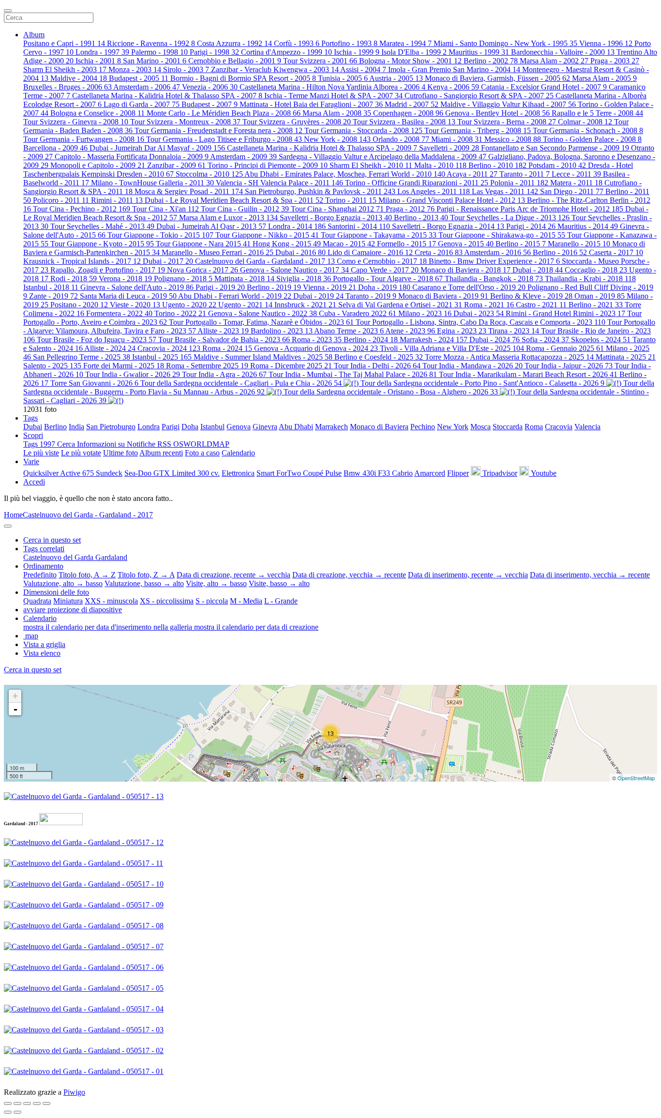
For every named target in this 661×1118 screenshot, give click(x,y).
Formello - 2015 (406, 244)
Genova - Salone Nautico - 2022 (262, 313)
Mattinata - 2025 (626, 357)
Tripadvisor (499, 473)
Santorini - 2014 (359, 226)
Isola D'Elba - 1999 (414, 52)
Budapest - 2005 (138, 78)
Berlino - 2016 (560, 252)
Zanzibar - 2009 (176, 165)
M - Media (246, 601)
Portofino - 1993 (349, 43)
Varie (31, 461)
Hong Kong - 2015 (287, 244)
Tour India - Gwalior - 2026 (132, 374)
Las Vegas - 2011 (505, 191)
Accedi (34, 482)
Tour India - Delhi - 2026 (377, 366)
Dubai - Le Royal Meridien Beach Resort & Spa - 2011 (234, 200)
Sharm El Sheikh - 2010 (371, 165)
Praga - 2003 (614, 61)
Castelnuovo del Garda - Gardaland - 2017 (265, 261)
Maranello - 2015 (579, 244)
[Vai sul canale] (61, 823)
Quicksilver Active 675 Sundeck (72, 473)
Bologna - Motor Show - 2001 (410, 61)
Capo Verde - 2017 (385, 270)
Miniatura (68, 601)
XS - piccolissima (167, 601)
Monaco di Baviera (379, 427)
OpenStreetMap (636, 778)
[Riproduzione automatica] (46, 1103)
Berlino (55, 427)
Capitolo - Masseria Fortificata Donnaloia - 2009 (132, 156)
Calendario (238, 453)
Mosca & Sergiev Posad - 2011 (189, 191)
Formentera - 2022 (119, 313)
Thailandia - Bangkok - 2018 (494, 278)
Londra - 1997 (102, 52)
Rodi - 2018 (73, 278)
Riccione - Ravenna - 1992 (151, 43)
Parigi (171, 427)
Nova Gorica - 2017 (202, 270)
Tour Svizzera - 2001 (320, 61)
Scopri (33, 435)
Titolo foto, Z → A (146, 575)
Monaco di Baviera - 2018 (466, 270)
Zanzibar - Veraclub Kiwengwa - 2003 (275, 69)
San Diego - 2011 (571, 191)
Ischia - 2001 (98, 61)
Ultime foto (120, 453)
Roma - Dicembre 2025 (291, 366)
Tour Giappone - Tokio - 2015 (160, 235)
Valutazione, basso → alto (144, 583)
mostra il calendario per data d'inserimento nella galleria (108, 627)
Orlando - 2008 (401, 139)
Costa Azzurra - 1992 (234, 43)
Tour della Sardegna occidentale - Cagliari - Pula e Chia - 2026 (241, 383)
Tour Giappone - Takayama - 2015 (378, 235)
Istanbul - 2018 (50, 287)
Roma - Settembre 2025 (207, 366)
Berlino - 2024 (371, 339)
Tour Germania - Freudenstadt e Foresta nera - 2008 (218, 130)
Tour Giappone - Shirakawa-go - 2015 (501, 235)
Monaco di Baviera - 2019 (443, 296)
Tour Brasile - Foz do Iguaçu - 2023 (96, 339)
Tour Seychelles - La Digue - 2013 (510, 217)
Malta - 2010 (440, 165)
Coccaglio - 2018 (596, 270)
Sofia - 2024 (545, 339)
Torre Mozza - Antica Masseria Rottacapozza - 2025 (509, 357)
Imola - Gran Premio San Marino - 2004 (454, 69)
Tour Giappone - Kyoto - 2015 (102, 244)
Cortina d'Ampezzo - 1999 (286, 52)
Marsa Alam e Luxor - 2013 (228, 217)
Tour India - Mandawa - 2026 (472, 366)
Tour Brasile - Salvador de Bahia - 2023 (224, 339)
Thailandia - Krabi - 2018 (590, 278)
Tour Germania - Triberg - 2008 (477, 130)
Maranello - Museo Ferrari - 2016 (217, 252)
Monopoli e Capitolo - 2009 (97, 165)
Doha (189, 427)
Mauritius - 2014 (587, 226)
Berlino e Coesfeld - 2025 (378, 357)
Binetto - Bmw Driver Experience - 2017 (494, 261)
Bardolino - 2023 (282, 331)
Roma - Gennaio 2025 (565, 348)
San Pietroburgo (110, 427)
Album (34, 34)
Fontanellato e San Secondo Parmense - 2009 (555, 148)
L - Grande (281, 601)
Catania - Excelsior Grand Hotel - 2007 (544, 87)
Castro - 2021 (541, 305)
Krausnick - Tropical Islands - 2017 (82, 261)
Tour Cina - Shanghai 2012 (337, 209)
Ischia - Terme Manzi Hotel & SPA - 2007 (333, 95)
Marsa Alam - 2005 (604, 78)
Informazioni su (102, 444)
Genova (238, 427)
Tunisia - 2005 (343, 78)
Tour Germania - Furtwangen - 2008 (83, 139)
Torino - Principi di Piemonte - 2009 (268, 165)
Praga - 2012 (410, 209)
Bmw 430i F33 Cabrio (378, 473)
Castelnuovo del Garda (59, 557)
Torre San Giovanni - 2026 (94, 383)
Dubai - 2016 (300, 252)
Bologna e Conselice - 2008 (97, 113)
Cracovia (558, 427)
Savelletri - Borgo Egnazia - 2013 (336, 217)
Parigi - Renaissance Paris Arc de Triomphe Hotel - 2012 (529, 209)
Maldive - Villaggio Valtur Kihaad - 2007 (508, 104)
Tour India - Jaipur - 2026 (569, 366)
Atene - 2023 (410, 331)
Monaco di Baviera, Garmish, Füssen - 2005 (497, 78)
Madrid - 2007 (411, 104)
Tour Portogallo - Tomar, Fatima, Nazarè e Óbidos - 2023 (261, 322)
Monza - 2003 (134, 69)
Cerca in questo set (32, 669)
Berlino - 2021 (596, 305)
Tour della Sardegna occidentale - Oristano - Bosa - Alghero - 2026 (391, 392)
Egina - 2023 (461, 331)
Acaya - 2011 (472, 174)
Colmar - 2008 (585, 122)
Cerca (67, 444)
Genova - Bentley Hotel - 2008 (497, 113)
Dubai (32, 427)
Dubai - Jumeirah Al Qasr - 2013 (211, 226)
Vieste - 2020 (135, 305)
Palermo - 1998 (159, 52)
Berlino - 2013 (421, 217)
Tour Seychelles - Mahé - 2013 (102, 226)
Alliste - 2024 (109, 348)
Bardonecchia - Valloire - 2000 (563, 52)
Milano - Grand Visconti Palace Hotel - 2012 (451, 200)
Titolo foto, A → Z (87, 575)
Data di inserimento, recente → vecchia (468, 575)
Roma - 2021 (489, 305)
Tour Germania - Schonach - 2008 (588, 130)
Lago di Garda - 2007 (142, 104)
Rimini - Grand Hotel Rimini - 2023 (565, 313)
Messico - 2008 (512, 139)
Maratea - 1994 (405, 43)
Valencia (587, 427)
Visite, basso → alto (279, 583)
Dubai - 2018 (537, 270)
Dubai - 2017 (168, 261)
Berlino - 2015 (521, 244)
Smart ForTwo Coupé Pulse (299, 473)
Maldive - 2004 (78, 78)
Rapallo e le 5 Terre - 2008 (597, 113)
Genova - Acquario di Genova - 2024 (316, 348)
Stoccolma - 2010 (209, 174)
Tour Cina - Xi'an (165, 209)
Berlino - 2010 (497, 165)
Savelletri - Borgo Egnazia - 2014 (448, 226)
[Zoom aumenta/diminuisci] (27, 1103)
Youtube (542, 473)
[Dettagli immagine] (37, 1103)
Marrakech (331, 427)
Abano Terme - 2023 (349, 331)
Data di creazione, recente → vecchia (233, 575)
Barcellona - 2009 (55, 148)
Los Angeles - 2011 (433, 191)
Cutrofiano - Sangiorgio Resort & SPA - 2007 (479, 95)
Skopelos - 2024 (601, 339)
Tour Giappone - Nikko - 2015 (267, 235)
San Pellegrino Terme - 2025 (81, 357)
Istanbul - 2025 (162, 357)
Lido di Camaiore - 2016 (370, 252)
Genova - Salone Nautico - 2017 (294, 270)
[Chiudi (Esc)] (8, 1103)
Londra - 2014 (297, 226)
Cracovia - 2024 (168, 348)
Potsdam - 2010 (557, 165)
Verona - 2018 (125, 278)
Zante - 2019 (53, 296)
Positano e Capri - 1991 (64, 43)
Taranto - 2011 (524, 174)
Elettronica (238, 473)
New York (452, 427)
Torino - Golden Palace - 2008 (592, 139)
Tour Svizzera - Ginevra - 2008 (75, 122)
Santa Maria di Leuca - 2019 (128, 296)
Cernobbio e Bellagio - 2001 (234, 61)
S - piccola (211, 601)
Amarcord (429, 473)
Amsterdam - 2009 (243, 156)
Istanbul (212, 427)
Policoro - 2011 (61, 200)
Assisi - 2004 (363, 69)
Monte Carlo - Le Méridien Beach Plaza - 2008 (223, 113)
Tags (30, 418)
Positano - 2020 (79, 305)
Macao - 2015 (349, 244)
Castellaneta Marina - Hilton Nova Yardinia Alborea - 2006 (332, 87)
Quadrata (37, 601)
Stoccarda (508, 427)
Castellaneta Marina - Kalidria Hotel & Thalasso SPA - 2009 (322, 148)
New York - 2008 (337, 139)
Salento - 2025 (52, 366)
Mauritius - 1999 (479, 52)
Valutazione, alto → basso (63, 583)
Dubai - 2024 (494, 339)
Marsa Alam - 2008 (336, 113)
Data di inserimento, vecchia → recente (590, 575)
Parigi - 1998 (214, 52)
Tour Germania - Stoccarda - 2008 (363, 130)
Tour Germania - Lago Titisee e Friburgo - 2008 (224, 139)
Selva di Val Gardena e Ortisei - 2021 (400, 305)
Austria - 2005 (396, 78)
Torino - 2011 (350, 200)
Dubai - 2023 (478, 313)
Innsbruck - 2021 (305, 305)
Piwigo (74, 1092)
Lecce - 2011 (576, 174)
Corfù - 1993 (296, 43)
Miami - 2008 (456, 139)
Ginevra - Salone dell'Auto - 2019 (137, 287)
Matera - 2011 (576, 183)
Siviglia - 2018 (303, 278)
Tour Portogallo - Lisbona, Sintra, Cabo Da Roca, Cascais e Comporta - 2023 (480, 322)
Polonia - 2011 (519, 183)
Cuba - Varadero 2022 (357, 313)
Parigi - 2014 (531, 226)
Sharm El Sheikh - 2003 (64, 69)
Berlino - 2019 (274, 287)
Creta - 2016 (439, 252)
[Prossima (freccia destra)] (17, 1112)
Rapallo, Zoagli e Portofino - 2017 (107, 270)
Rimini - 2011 (117, 200)
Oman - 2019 (599, 296)
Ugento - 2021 (245, 305)
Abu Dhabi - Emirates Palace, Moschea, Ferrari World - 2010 (344, 174)
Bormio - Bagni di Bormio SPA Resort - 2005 (243, 78)
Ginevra (265, 427)
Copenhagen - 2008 (408, 113)
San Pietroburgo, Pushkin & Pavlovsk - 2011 (320, 191)
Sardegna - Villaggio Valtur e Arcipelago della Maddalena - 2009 (382, 156)
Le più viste (41, 453)
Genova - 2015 (466, 244)
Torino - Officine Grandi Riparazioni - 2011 (416, 183)
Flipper (458, 473)
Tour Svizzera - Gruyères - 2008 (296, 122)
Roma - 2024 (227, 348)
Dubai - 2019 (318, 296)
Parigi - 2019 (220, 287)
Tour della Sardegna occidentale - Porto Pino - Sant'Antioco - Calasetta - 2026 (482, 383)
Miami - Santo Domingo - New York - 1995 (505, 43)
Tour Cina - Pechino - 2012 (81, 209)
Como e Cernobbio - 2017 (382, 261)
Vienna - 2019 (329, 287)
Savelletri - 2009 (449, 148)
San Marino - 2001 (154, 61)
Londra (148, 427)
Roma (534, 427)
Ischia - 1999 (356, 52)
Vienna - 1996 (605, 43)
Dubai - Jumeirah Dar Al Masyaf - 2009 (157, 148)
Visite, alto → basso (216, 583)
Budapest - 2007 (209, 104)
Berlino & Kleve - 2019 (531, 296)
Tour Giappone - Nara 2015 (203, 244)
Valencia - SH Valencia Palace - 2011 (279, 183)
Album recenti (161, 453)
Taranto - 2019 (371, 296)
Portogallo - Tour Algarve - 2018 (388, 278)
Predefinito (40, 575)
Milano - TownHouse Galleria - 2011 (152, 183)
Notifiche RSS (150, 444)
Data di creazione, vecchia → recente (349, 575)
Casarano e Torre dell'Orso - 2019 (469, 287)
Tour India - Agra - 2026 (224, 374)
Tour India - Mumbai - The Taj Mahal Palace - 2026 (353, 374)
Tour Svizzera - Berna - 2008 (506, 122)
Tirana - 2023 (513, 331)
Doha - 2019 (384, 287)
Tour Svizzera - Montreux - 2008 (185, 122)
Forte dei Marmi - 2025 (123, 366)
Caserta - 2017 (616, 252)
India (76, 427)
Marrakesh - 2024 (433, 339)
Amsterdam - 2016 (497, 252)
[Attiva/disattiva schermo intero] (17, 1103)
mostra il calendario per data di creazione (256, 627)
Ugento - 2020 (189, 305)
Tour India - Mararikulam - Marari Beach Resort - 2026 (528, 374)
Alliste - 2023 (223, 331)
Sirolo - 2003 (186, 69)
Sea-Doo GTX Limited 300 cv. (172, 473)
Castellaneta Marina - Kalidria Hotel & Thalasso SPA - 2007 (167, 95)
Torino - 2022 (180, 313)
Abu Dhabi (296, 427)
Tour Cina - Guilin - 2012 (245, 209)
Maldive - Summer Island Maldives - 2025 (263, 357)
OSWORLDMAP (201, 444)
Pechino (422, 427)
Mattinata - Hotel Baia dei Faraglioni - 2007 (311, 104)
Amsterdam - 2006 (146, 87)
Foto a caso (202, 453)
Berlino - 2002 (491, 61)
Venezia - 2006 (210, 87)
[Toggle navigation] (8, 10)
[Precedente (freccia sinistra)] (8, 1112)
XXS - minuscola (111, 601)
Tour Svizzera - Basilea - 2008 (404, 122)
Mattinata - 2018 (244, 278)
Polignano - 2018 (183, 278)
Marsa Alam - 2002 (554, 61)
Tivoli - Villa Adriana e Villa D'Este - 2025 (452, 348)
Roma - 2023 (317, 339)
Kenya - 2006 (453, 87)
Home (13, 515)
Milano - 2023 (424, 313)
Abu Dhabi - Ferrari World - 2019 (234, 296)
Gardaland (111, 557)
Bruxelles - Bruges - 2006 (67, 87)
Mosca (480, 427)
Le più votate (81, 453)
